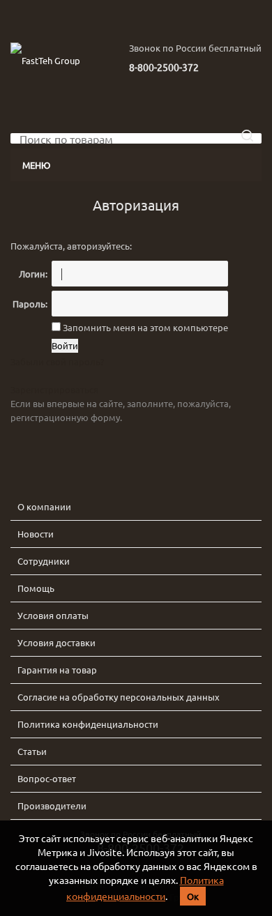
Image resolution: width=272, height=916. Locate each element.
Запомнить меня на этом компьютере (144, 327)
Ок (193, 896)
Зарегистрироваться (54, 389)
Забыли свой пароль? (57, 361)
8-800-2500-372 (164, 67)
